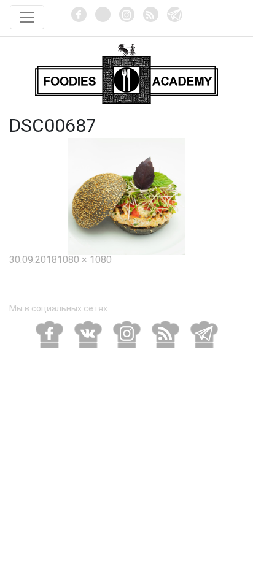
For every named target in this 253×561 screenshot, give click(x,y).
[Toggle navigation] (27, 17)
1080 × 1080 (84, 259)
